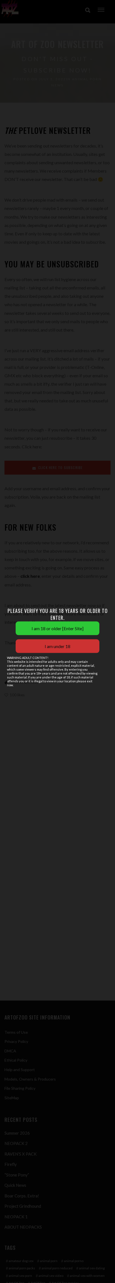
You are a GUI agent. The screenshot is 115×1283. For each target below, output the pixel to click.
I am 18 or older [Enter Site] (57, 628)
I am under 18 (57, 646)
